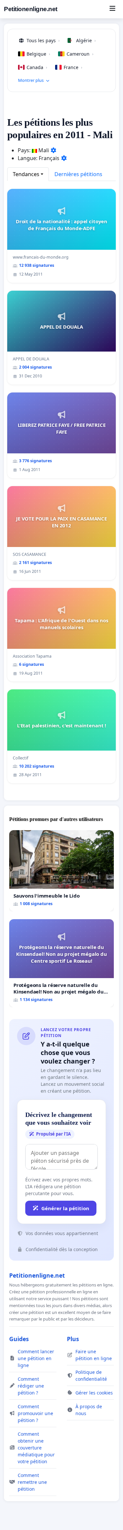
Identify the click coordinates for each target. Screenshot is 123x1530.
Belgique (38, 54)
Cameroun (80, 54)
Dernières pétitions (78, 174)
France (73, 67)
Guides (19, 1339)
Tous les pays (43, 40)
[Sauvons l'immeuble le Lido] (61, 870)
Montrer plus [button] (31, 80)
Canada (37, 67)
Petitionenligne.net (30, 9)
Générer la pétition (65, 1208)
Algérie (86, 40)
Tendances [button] (26, 174)
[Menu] (112, 9)
